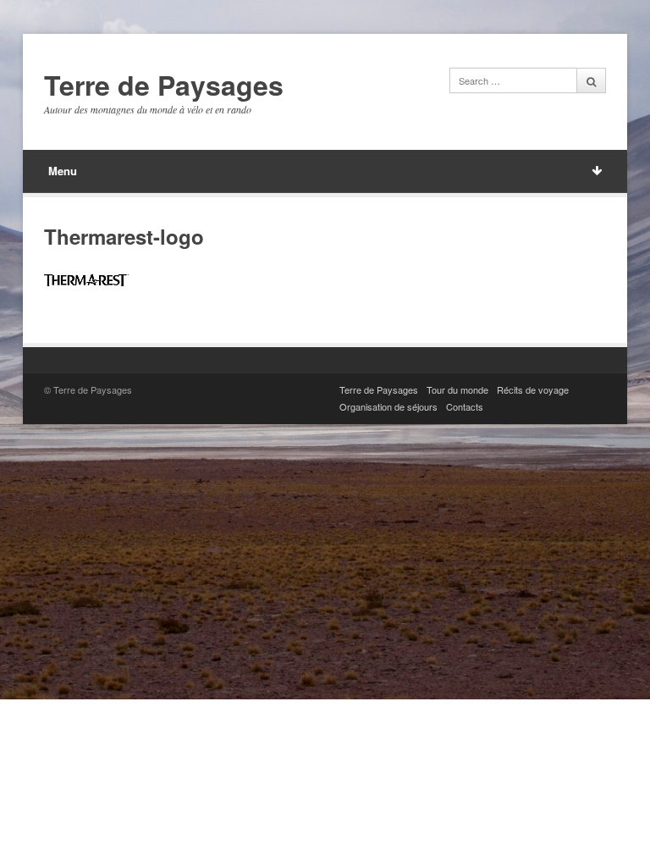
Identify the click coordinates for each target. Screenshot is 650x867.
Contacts (464, 406)
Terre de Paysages (164, 85)
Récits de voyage (533, 389)
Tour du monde (457, 389)
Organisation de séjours (388, 406)
